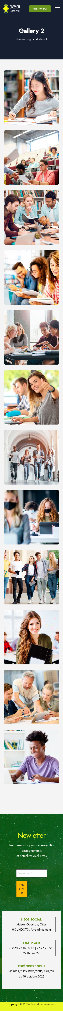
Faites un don (40, 8)
